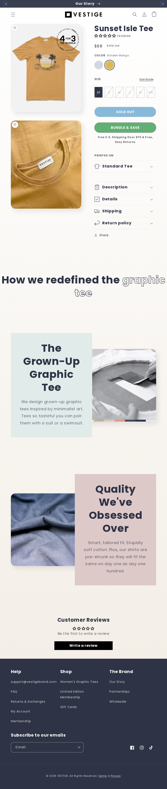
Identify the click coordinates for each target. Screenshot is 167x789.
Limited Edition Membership (72, 694)
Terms (102, 776)
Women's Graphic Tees (79, 682)
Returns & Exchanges (28, 701)
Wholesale (117, 701)
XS (98, 92)
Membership (21, 721)
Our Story (117, 682)
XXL (151, 92)
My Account (20, 711)
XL (140, 92)
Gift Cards (68, 707)
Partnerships (119, 691)
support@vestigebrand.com (34, 682)
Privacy (116, 776)
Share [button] (104, 235)
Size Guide (146, 79)
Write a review (83, 645)
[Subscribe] (78, 747)
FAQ (14, 691)
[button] (13, 14)
